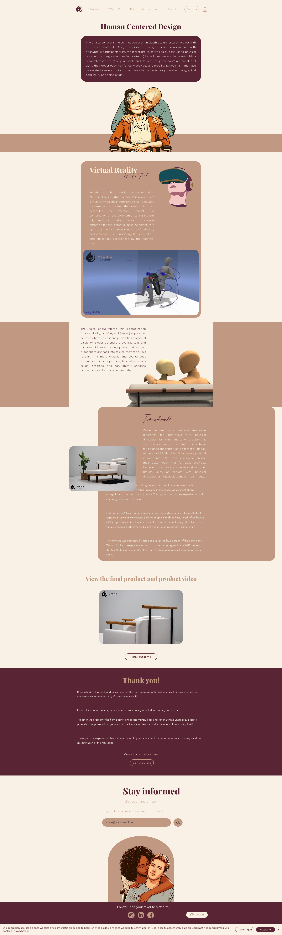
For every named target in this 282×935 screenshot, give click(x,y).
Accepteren (265, 929)
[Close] (278, 929)
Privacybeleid (21, 931)
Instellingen (245, 929)
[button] (208, 9)
